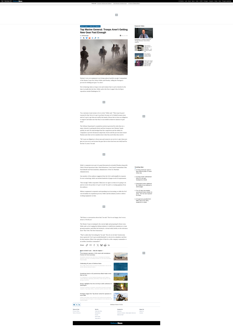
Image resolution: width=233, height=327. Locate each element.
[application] (144, 33)
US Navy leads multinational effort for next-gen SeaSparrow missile (144, 178)
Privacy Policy (76, 311)
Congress (211, 1)
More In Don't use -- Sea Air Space (91, 250)
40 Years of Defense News (133, 3)
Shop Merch (97, 318)
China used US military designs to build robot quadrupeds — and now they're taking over (148, 48)
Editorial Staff (120, 314)
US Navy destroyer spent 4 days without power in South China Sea (144, 171)
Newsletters (97, 313)
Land (186, 1)
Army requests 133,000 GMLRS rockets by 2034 (147, 55)
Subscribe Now (98, 311)
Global (215, 1)
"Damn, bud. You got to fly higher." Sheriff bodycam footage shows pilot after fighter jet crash (148, 63)
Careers (141, 313)
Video (219, 1)
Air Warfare (181, 1)
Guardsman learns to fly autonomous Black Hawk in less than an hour (95, 274)
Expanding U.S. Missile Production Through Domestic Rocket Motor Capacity (143, 41)
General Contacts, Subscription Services (126, 313)
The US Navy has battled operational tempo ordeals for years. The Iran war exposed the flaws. (144, 193)
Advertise (119, 311)
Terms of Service (77, 313)
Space (193, 1)
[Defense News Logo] (18, 1)
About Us (141, 311)
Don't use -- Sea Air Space (90, 26)
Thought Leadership (226, 1)
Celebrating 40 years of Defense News (90, 263)
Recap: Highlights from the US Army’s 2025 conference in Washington (96, 284)
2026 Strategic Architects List (120, 3)
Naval (189, 1)
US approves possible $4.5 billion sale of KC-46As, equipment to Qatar (143, 200)
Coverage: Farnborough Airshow (104, 3)
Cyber (197, 1)
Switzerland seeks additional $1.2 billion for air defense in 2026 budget (144, 185)
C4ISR (201, 1)
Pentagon (206, 1)
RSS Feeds (97, 316)
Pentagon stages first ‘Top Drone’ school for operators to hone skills (95, 294)
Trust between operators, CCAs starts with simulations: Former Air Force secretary (95, 254)
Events (96, 314)
